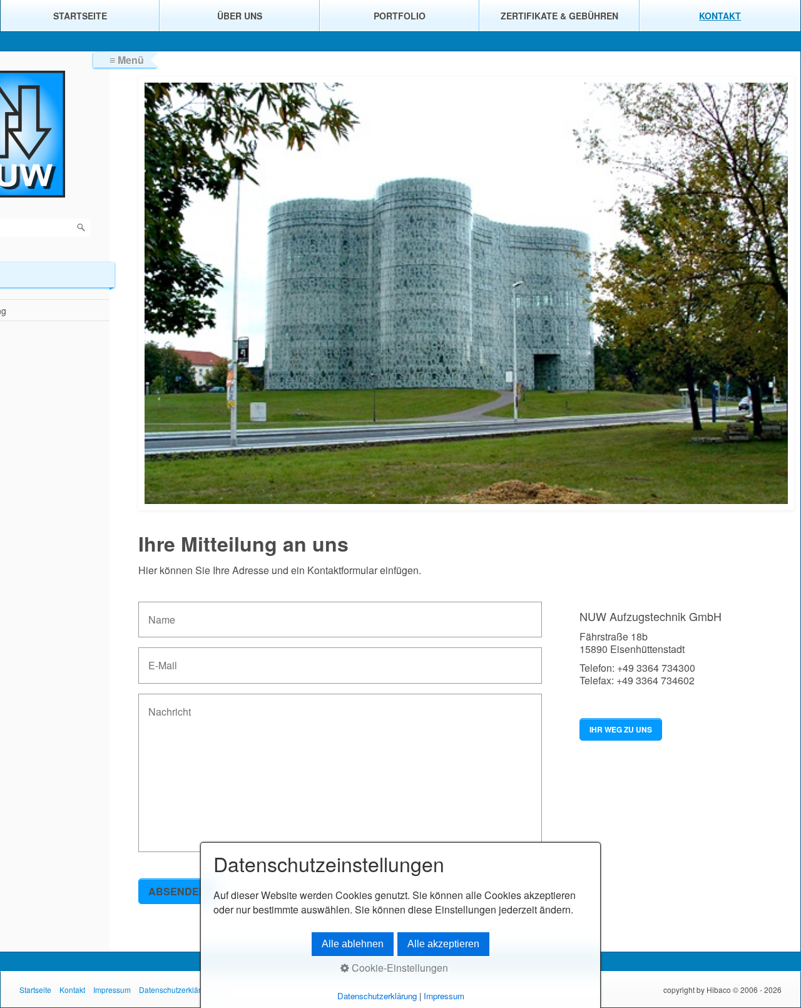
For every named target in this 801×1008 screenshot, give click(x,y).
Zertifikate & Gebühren (559, 15)
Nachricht (164, 704)
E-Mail (159, 658)
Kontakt (720, 15)
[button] (620, 729)
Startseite (80, 15)
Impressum (112, 989)
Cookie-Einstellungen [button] (398, 967)
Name (158, 612)
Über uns (239, 15)
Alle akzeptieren (443, 944)
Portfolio (400, 15)
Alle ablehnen (353, 944)
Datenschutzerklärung (176, 989)
